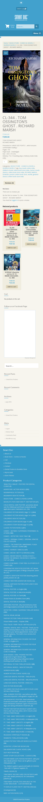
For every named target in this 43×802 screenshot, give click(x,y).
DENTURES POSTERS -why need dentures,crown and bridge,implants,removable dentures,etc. (20, 606)
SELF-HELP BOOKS (10, 753)
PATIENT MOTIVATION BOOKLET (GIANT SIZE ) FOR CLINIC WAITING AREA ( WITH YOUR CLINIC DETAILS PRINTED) (20, 711)
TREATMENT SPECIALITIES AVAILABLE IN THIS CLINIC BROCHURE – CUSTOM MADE (20, 783)
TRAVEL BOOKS (9, 771)
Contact (7, 466)
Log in (8, 429)
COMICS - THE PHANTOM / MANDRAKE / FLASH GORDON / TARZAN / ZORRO (20, 545)
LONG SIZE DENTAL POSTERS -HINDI (17, 683)
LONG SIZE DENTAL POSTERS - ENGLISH (18, 677)
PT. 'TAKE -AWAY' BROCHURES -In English (18, 716)
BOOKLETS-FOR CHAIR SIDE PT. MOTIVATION (19, 502)
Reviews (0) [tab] (9, 183)
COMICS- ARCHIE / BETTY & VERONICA (17, 553)
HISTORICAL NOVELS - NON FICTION (16, 667)
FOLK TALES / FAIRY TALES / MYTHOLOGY (18, 625)
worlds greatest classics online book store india (20, 175)
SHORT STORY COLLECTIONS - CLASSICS (18, 756)
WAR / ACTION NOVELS (12, 793)
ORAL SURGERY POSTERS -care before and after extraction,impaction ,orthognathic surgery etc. (20, 695)
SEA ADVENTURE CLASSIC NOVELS (16, 749)
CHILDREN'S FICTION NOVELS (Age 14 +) (18, 515)
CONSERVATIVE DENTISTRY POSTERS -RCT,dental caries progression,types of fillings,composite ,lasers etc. (21, 570)
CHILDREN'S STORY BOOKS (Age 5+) (16, 525)
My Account (9, 472)
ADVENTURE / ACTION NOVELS (14, 489)
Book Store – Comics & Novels (15, 457)
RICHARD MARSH (31, 172)
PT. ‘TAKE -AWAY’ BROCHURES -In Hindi (17, 732)
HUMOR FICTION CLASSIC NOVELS (16, 673)
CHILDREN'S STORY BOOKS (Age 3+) (16, 522)
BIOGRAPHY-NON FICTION (13, 496)
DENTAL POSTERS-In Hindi (13, 602)
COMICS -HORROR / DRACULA (14, 550)
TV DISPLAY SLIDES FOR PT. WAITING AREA (19, 787)
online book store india (16, 172)
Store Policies (9, 475)
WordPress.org (10, 438)
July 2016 (8, 402)
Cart (6, 460)
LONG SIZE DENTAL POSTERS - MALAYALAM (19, 680)
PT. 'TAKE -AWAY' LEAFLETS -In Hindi (16, 725)
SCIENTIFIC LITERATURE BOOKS (15, 746)
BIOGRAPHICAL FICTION (12, 492)
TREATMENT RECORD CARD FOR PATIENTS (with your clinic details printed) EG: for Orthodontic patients (21, 776)
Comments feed (11, 435)
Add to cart (12, 162)
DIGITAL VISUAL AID (11, 615)
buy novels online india (27, 168)
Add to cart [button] (12, 248)
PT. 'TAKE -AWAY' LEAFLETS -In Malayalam (18, 729)
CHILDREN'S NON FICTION (13, 518)
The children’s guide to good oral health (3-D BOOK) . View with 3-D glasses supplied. (21, 767)
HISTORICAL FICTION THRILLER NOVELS (18, 664)
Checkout (8, 463)
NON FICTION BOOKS (11, 686)
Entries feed (10, 432)
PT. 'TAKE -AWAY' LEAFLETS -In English (17, 722)
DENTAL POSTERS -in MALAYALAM (16, 592)
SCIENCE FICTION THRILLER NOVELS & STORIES (20, 741)
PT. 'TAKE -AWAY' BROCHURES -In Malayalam (19, 719)
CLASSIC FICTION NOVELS (13, 528)
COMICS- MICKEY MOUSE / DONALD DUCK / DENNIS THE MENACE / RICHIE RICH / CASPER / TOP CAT (20, 558)
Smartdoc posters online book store (15, 174)
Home (6, 43)
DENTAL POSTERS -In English (14, 589)
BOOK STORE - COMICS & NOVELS (21, 43)
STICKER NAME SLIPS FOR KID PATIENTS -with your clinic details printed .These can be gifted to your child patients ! (21, 761)
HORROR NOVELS (10, 45)
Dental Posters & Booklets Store (16, 469)
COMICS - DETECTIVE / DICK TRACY (16, 536)
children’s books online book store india (16, 170)
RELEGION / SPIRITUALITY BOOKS (15, 735)
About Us (8, 454)
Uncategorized (8, 790)
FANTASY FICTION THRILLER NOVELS (17, 618)
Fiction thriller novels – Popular (14, 621)
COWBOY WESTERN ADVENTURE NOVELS (18, 581)
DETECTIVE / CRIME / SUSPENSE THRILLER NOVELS (21, 610)
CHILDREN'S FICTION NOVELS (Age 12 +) (18, 512)
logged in (15, 200)
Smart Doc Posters (12, 379)
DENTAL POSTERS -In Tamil (13, 595)
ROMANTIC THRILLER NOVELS (14, 738)
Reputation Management (30, 358)
